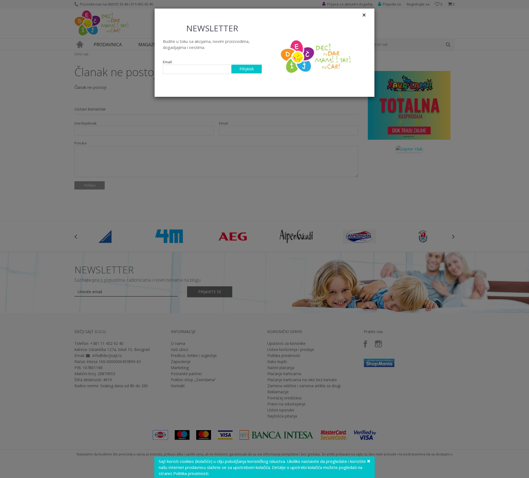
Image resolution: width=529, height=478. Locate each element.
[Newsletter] (316, 55)
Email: (167, 62)
